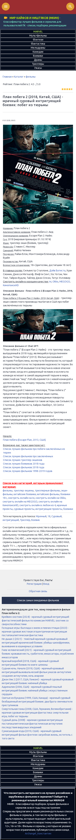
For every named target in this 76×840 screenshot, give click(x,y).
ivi (50, 281)
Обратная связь (38, 591)
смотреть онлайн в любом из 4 (37, 505)
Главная (7, 76)
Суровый (56, 516)
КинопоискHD (11, 285)
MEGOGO (64, 281)
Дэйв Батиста (57, 270)
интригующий (11, 520)
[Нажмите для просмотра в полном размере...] (38, 222)
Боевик (35, 520)
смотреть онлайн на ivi (21, 497)
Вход (46, 583)
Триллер (25, 520)
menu (6, 6)
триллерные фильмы (47, 490)
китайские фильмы (48, 494)
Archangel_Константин (38, 833)
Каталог (18, 76)
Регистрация (34, 583)
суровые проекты (24, 509)
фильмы (31, 76)
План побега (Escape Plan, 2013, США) (24, 439)
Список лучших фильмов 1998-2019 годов (27, 471)
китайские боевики (25, 494)
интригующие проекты (48, 509)
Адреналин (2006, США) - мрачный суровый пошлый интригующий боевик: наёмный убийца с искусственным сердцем (35, 690)
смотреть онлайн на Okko (51, 497)
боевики (68, 509)
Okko (55, 281)
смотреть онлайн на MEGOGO (20, 501)
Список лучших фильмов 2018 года (23, 467)
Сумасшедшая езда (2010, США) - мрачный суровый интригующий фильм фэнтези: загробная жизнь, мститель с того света (37, 735)
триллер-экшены (24, 490)
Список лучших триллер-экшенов (22, 460)
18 (49, 516)
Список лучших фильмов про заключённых (28, 456)
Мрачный (41, 516)
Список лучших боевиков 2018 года (23, 463)
